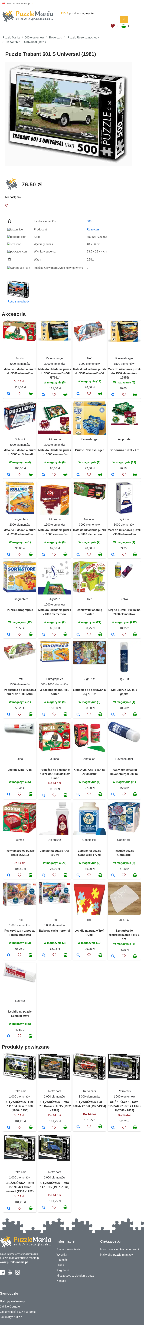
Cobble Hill (89, 839)
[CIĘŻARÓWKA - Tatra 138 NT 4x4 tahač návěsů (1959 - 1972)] (8, 1208)
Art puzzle (54, 439)
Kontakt (61, 1280)
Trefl (89, 358)
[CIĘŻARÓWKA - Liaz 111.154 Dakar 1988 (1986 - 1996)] (8, 1127)
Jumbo (20, 358)
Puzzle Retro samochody (83, 37)
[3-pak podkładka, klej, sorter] (43, 714)
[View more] (19, 340)
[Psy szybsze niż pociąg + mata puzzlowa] (8, 955)
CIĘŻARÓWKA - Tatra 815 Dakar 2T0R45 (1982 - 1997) (55, 1106)
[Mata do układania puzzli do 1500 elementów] (43, 555)
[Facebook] (2, 1274)
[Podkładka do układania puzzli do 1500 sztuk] (8, 714)
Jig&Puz (124, 519)
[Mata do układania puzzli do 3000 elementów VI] (78, 394)
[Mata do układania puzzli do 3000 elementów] (8, 394)
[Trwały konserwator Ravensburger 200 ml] (113, 794)
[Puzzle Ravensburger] (78, 475)
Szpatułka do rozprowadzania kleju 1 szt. (124, 935)
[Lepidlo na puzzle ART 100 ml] (43, 875)
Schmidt (20, 439)
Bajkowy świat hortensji (54, 930)
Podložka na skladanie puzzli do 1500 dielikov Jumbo (55, 774)
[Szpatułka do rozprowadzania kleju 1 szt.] (113, 956)
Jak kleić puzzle (10, 1306)
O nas (60, 1265)
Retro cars (55, 37)
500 (89, 221)
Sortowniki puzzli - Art (124, 450)
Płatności (62, 1259)
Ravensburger (55, 358)
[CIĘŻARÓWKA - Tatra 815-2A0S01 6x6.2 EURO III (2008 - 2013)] (113, 1127)
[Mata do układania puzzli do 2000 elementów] (8, 555)
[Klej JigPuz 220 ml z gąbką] (113, 714)
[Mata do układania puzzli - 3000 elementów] (113, 555)
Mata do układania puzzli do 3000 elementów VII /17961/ (54, 373)
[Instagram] (17, 1274)
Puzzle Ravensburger (89, 450)
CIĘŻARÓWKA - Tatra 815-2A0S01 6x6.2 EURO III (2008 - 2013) (124, 1106)
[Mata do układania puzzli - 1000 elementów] (43, 634)
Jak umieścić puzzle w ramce (18, 1311)
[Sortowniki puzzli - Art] (113, 475)
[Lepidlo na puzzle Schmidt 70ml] (8, 1036)
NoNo (124, 599)
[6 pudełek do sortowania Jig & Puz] (78, 714)
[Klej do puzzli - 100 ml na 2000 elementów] (113, 634)
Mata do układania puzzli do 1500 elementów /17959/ (124, 373)
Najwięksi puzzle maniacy (116, 1254)
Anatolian (89, 519)
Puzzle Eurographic (20, 609)
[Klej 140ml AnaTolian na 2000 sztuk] (78, 794)
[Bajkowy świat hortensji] (43, 955)
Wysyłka (62, 1254)
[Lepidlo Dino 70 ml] (8, 794)
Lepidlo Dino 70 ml (20, 769)
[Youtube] (10, 1274)
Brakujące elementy (12, 1301)
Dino (20, 758)
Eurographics (20, 519)
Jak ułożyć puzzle (11, 1317)
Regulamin (63, 1270)
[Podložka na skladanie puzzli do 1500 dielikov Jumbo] (43, 795)
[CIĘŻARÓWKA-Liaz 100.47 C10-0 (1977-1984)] (78, 1126)
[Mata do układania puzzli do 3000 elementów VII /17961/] (43, 395)
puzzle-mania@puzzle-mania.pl (20, 1257)
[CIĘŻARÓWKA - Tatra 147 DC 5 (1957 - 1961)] (43, 1207)
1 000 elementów (20, 925)
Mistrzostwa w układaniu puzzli (76, 1275)
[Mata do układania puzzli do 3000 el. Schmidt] (8, 475)
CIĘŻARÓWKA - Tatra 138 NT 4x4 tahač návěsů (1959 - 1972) (20, 1187)
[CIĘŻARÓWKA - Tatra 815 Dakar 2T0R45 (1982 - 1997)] (43, 1127)
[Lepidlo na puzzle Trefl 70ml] (78, 955)
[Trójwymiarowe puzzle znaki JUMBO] (8, 875)
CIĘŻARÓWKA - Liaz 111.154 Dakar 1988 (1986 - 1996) (20, 1106)
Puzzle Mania (11, 37)
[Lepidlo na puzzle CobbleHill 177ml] (78, 875)
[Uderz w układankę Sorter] (78, 634)
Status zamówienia (68, 1249)
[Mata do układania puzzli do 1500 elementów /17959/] (113, 395)
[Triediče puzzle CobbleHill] (113, 875)
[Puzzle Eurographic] (8, 634)
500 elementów (34, 37)
